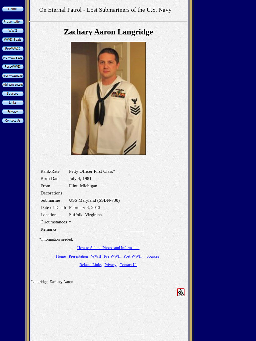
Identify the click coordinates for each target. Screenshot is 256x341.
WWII (96, 256)
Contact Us (128, 265)
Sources (152, 256)
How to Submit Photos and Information (108, 248)
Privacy (110, 265)
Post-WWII (133, 256)
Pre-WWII (112, 256)
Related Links (91, 265)
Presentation (78, 256)
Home (61, 256)
